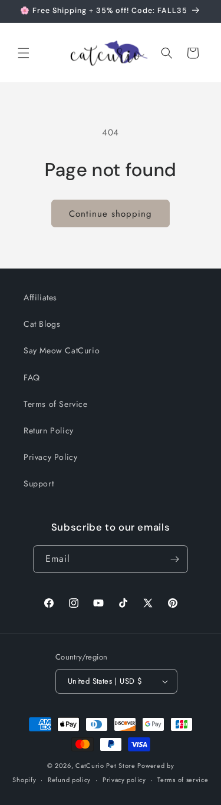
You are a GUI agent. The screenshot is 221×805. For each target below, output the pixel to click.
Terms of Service (56, 404)
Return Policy (49, 430)
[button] (24, 53)
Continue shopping (110, 213)
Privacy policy (124, 779)
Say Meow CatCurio (62, 350)
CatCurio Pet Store (106, 765)
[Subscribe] (174, 559)
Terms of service (182, 779)
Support (39, 483)
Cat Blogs (42, 324)
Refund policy (69, 779)
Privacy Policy (50, 457)
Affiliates (40, 297)
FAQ (32, 377)
